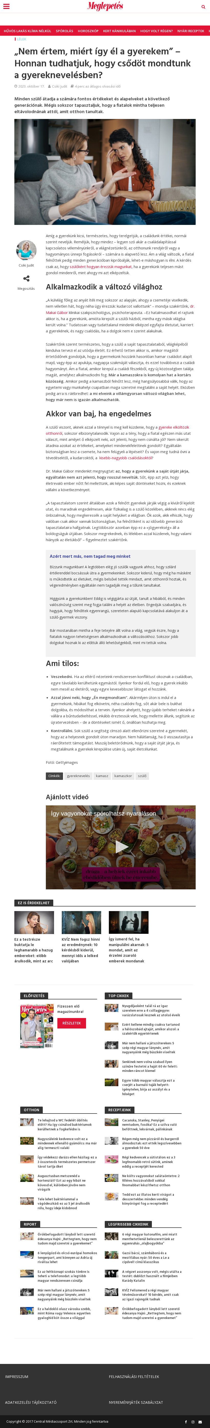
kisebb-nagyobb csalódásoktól (125, 457)
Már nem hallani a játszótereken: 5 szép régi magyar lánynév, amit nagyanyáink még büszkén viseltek (148, 1048)
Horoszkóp (88, 31)
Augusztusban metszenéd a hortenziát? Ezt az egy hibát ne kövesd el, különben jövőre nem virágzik (62, 1183)
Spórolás (64, 31)
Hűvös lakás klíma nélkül (27, 31)
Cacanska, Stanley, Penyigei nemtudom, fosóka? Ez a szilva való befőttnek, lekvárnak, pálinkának (149, 1125)
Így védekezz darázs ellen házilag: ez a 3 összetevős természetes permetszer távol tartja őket (67, 1162)
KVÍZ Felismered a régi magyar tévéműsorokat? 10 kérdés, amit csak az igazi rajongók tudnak (150, 1295)
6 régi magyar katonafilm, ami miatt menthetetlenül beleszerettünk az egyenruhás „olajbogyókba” (149, 1239)
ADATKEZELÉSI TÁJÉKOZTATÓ (31, 1402)
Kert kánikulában (119, 31)
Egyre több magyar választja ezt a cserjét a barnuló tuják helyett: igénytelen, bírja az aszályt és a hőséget (148, 1088)
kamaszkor (123, 775)
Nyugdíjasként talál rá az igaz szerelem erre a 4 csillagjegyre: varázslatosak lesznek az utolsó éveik (151, 1011)
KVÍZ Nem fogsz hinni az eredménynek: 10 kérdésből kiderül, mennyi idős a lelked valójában (81, 950)
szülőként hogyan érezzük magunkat (101, 266)
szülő (142, 775)
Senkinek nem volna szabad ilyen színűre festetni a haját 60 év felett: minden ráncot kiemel (149, 1066)
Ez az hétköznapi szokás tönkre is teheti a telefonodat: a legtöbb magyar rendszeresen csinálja (63, 1276)
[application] (121, 847)
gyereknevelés (78, 775)
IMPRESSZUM (16, 1376)
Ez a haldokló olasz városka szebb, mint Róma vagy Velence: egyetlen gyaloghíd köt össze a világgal (64, 1314)
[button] (121, 847)
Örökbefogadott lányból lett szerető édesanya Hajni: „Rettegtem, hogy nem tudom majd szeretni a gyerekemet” (67, 1239)
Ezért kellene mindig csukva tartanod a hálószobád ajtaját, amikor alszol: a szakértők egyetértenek (151, 1029)
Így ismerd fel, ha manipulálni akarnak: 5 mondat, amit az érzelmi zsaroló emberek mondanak (128, 950)
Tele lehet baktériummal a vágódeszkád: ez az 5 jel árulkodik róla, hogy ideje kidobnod (64, 1204)
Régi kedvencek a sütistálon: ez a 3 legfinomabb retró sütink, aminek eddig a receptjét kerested (148, 1162)
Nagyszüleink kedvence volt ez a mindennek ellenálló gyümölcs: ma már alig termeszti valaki (67, 1144)
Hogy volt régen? (156, 31)
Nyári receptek (190, 31)
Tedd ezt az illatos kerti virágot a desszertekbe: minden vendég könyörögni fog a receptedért (148, 1199)
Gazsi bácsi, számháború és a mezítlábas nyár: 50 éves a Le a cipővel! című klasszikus (145, 1258)
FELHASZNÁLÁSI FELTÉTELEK (134, 1376)
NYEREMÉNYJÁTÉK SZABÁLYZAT (136, 1402)
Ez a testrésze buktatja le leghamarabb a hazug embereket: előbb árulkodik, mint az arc (33, 950)
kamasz (102, 775)
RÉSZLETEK (71, 1023)
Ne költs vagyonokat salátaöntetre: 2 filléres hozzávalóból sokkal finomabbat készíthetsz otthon (151, 1181)
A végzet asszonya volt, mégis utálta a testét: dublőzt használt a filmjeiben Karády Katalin (152, 1276)
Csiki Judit (59, 86)
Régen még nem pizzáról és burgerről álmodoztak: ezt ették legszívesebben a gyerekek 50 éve (151, 1144)
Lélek (21, 39)
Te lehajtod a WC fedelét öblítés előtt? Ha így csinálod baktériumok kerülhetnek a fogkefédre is (65, 1125)
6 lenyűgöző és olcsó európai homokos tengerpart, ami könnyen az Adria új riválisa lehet (67, 1258)
